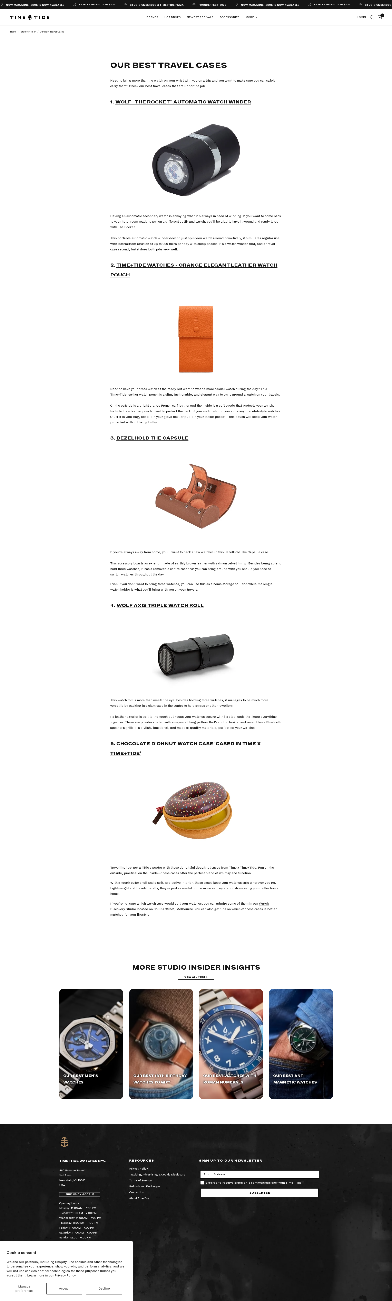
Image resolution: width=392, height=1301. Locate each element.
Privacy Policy (65, 1275)
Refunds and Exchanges (144, 1186)
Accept (64, 1288)
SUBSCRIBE (259, 1192)
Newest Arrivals (200, 17)
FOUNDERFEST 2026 (192, 5)
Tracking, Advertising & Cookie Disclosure (157, 1174)
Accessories (229, 17)
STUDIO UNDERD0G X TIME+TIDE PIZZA (136, 5)
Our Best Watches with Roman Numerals (229, 1079)
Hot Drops (172, 17)
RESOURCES (141, 1160)
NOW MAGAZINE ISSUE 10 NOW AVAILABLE (249, 5)
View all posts (195, 977)
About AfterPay (139, 1198)
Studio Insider (28, 31)
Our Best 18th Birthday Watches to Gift (160, 1079)
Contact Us (136, 1192)
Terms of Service (140, 1180)
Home (13, 31)
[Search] (372, 17)
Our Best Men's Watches (80, 1079)
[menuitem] (152, 17)
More (250, 17)
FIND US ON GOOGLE (80, 1194)
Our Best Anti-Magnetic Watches (295, 1079)
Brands (152, 17)
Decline (104, 1288)
